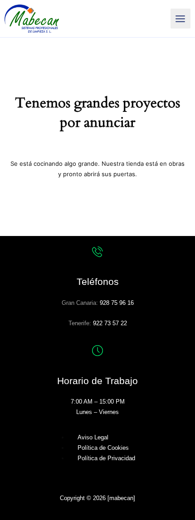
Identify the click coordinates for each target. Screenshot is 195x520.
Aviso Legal (93, 437)
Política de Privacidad (106, 458)
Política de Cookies (103, 447)
